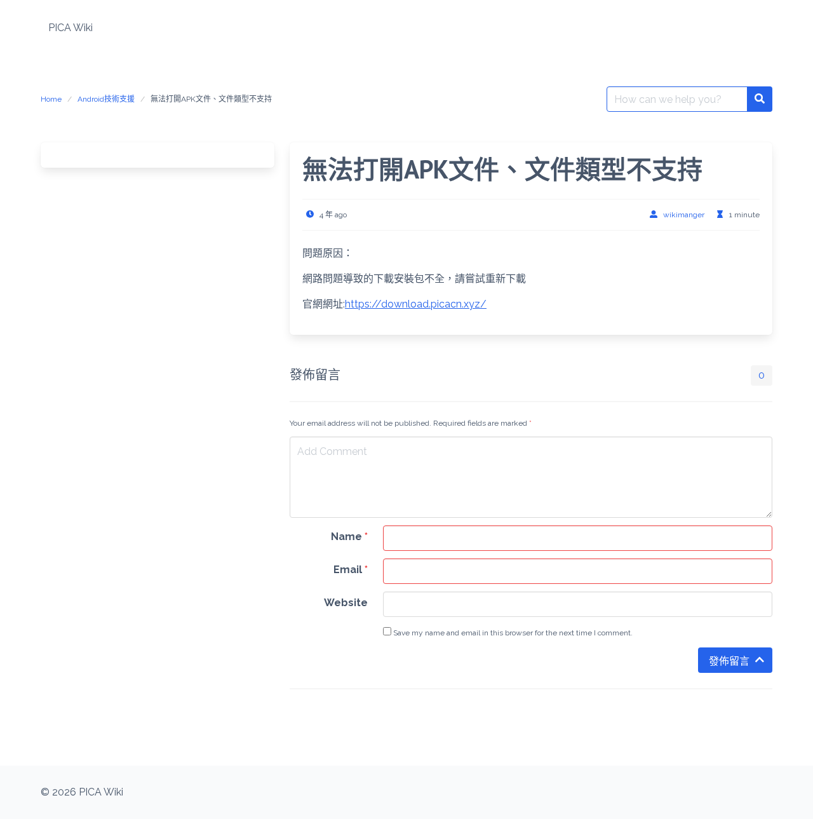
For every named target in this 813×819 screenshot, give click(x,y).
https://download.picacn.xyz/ (416, 304)
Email (350, 570)
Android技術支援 (106, 99)
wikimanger (683, 214)
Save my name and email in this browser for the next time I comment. (512, 632)
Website (346, 603)
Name (349, 537)
